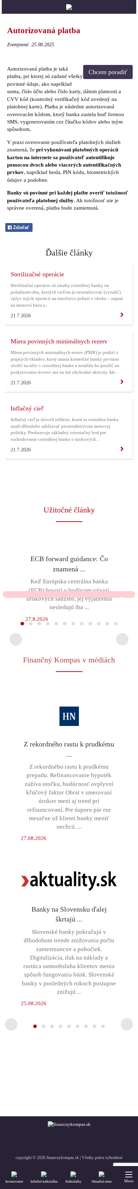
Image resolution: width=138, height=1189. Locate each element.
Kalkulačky (73, 1181)
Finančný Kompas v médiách (69, 659)
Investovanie (14, 1181)
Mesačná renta (101, 1181)
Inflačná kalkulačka (43, 1181)
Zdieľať (20, 227)
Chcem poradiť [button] (107, 72)
